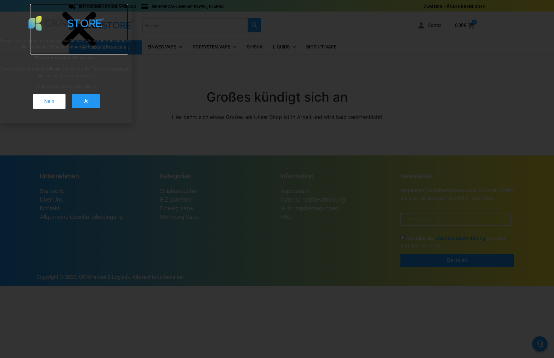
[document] (277, 179)
